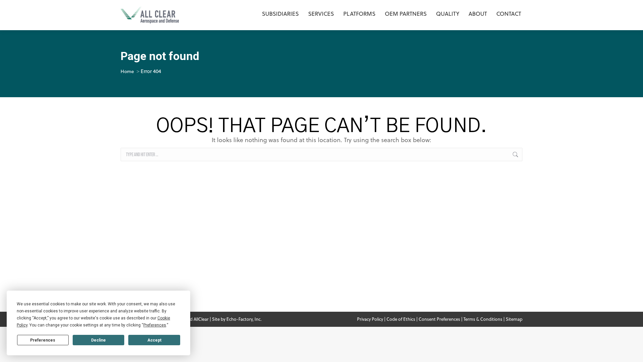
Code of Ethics (400, 319)
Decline (98, 340)
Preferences (42, 340)
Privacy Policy (370, 319)
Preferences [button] (154, 325)
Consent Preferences (439, 319)
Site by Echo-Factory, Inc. (237, 319)
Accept (154, 340)
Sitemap (514, 319)
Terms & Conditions (482, 319)
